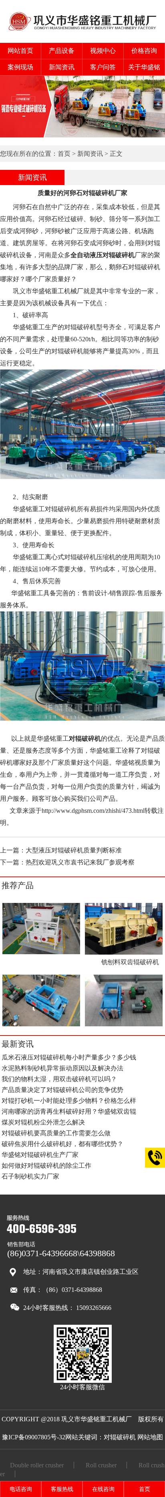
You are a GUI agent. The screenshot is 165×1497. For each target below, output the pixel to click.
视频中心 (103, 50)
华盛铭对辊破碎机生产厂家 (40, 1154)
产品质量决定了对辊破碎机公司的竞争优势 (62, 1089)
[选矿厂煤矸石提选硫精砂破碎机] (41, 952)
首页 (64, 153)
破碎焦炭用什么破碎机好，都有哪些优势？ (62, 1143)
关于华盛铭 (144, 67)
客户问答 (103, 67)
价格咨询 (144, 50)
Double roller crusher (37, 1465)
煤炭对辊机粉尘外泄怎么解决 (43, 1122)
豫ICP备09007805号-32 (33, 1437)
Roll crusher (101, 1465)
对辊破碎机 (120, 1437)
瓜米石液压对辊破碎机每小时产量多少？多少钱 (69, 1057)
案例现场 (20, 67)
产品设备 (61, 50)
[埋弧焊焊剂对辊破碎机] (123, 1025)
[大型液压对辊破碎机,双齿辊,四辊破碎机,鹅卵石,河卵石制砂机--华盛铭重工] (82, 30)
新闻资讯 (61, 67)
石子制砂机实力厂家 (30, 1176)
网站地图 (150, 1437)
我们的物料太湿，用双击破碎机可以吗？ (59, 1079)
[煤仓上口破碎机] (41, 1025)
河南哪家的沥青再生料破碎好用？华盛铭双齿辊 (69, 1111)
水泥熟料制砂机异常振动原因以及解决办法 (62, 1068)
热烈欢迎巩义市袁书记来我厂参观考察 (80, 862)
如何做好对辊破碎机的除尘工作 (46, 1165)
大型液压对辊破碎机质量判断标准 (74, 850)
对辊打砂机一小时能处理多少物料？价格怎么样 (69, 1100)
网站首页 (20, 50)
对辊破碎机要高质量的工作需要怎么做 (56, 1133)
